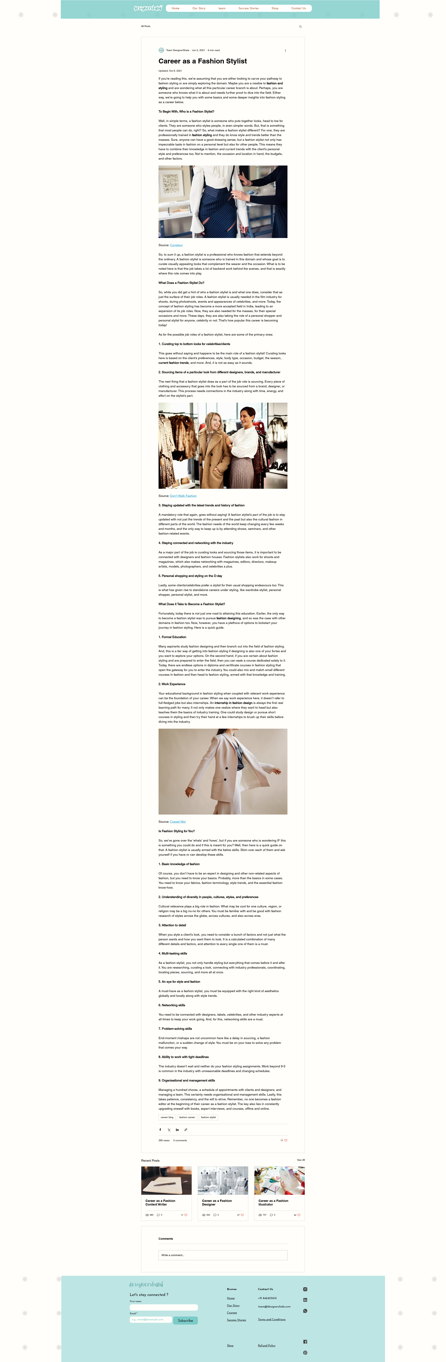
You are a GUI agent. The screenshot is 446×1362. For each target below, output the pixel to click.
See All (301, 1159)
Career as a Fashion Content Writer (160, 1202)
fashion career (187, 1117)
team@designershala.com (274, 1306)
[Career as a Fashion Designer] (223, 1181)
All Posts (145, 26)
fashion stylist (208, 1117)
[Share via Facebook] (160, 1129)
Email (133, 1313)
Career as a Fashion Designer (217, 1202)
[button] (222, 8)
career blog (167, 1117)
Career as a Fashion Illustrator (273, 1202)
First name (135, 1301)
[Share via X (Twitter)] (168, 1129)
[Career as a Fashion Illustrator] (279, 1181)
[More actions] (285, 50)
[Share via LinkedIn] (177, 1129)
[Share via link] (185, 1129)
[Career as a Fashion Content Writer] (166, 1181)
